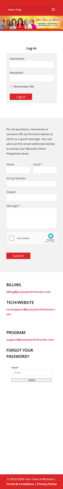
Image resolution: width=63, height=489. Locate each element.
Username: (17, 58)
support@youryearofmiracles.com (30, 339)
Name (10, 164)
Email (37, 164)
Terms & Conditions (20, 484)
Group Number (16, 178)
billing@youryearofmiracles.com (28, 292)
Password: (17, 73)
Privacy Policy (47, 484)
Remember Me (23, 86)
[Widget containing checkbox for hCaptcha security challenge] (31, 238)
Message (13, 206)
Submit (18, 256)
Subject (11, 192)
